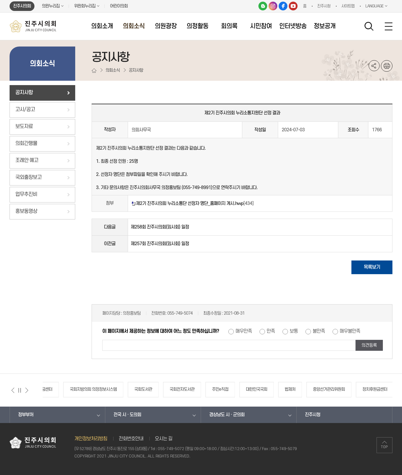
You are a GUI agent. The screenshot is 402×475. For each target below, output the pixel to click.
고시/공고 (25, 109)
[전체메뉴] (388, 26)
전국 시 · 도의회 (127, 414)
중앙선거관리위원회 (308, 389)
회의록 (229, 26)
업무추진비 (26, 194)
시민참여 (261, 26)
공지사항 (24, 92)
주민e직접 (199, 389)
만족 (271, 331)
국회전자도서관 (161, 389)
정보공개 (325, 26)
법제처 (269, 389)
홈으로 (94, 70)
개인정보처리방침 (90, 438)
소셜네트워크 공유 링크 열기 (374, 65)
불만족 (319, 331)
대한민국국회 (236, 389)
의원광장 (166, 26)
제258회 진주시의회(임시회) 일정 (160, 227)
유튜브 (293, 6)
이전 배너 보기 (13, 390)
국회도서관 (123, 389)
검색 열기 (369, 26)
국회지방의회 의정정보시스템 (72, 389)
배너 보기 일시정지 (19, 390)
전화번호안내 (131, 438)
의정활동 (197, 26)
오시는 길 (163, 438)
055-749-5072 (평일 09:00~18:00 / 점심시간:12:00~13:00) (208, 449)
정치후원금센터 (354, 389)
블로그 (262, 6)
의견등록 (369, 345)
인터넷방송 (293, 26)
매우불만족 (350, 331)
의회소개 (102, 26)
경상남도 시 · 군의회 (226, 414)
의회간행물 (26, 143)
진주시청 (312, 414)
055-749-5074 (180, 313)
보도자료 (24, 126)
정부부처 (25, 414)
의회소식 (134, 26)
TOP (384, 447)
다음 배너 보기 (26, 390)
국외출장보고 (28, 177)
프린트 (386, 66)
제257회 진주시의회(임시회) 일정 (160, 243)
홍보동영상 (26, 211)
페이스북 (283, 6)
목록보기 (372, 267)
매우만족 (243, 331)
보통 (294, 331)
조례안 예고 (26, 160)
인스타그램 (273, 6)
